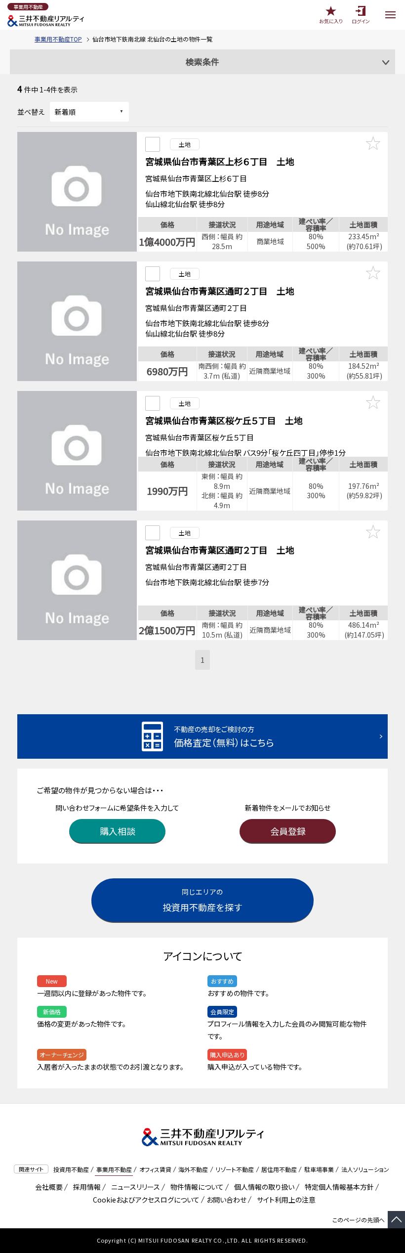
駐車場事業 (319, 1169)
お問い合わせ (226, 1200)
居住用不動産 (279, 1169)
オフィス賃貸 (155, 1169)
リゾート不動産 (234, 1169)
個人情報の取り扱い (262, 1187)
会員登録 (288, 830)
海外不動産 (193, 1169)
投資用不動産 (71, 1169)
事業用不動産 (114, 1169)
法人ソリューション (365, 1169)
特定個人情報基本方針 (337, 1187)
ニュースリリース (134, 1187)
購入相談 (117, 830)
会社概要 (47, 1187)
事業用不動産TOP (58, 39)
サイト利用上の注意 (284, 1200)
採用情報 (85, 1187)
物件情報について (195, 1187)
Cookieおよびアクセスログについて (144, 1200)
